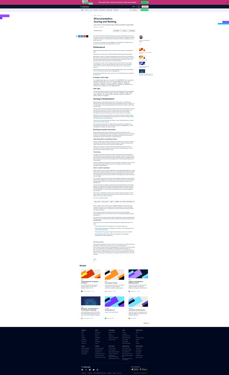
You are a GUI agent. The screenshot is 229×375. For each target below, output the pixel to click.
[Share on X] (87, 36)
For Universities (125, 341)
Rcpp (104, 178)
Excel (137, 341)
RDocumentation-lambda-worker (102, 234)
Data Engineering (84, 351)
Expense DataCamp (126, 337)
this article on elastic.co (106, 195)
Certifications (97, 337)
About (82, 332)
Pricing (110, 334)
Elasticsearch (108, 50)
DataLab (97, 343)
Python (137, 332)
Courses (96, 335)
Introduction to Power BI (99, 353)
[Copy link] (77, 36)
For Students (124, 334)
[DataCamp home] (89, 367)
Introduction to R (98, 351)
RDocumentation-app (100, 226)
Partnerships (83, 339)
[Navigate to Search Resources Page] (131, 10)
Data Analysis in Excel (99, 355)
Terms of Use (119, 373)
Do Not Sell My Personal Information (100, 373)
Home (95, 15)
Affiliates (83, 337)
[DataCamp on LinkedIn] (90, 370)
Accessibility (109, 373)
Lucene (103, 115)
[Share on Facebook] (82, 36)
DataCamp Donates (126, 343)
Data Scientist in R (125, 351)
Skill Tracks (97, 334)
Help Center (83, 341)
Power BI (137, 339)
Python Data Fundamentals (114, 351)
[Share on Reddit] (84, 36)
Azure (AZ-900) (139, 357)
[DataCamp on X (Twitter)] (86, 370)
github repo (97, 74)
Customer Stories (112, 339)
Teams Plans (111, 335)
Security (114, 373)
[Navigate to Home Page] (85, 7)
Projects (96, 339)
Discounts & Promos (126, 335)
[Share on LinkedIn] (79, 36)
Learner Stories (125, 339)
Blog (99, 15)
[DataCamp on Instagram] (97, 370)
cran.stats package (126, 189)
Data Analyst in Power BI (127, 353)
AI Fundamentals (112, 348)
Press (82, 334)
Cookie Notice (90, 373)
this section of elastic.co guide (102, 121)
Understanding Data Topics (114, 358)
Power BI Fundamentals (113, 353)
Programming (84, 353)
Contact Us (83, 343)
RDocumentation (99, 231)
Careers (83, 335)
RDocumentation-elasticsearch (102, 228)
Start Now (144, 2)
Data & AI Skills (112, 332)
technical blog (101, 42)
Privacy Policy (83, 373)
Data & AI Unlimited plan (113, 337)
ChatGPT (137, 343)
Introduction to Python (99, 348)
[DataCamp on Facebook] (82, 370)
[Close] (227, 2)
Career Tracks (98, 332)
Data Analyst (138, 348)
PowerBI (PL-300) (139, 355)
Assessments (97, 341)
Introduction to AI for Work (100, 357)
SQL (136, 335)
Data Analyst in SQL (126, 348)
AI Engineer (138, 353)
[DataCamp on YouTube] (93, 370)
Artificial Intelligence (140, 337)
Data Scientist (138, 351)
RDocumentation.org (110, 35)
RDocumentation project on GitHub (111, 218)
